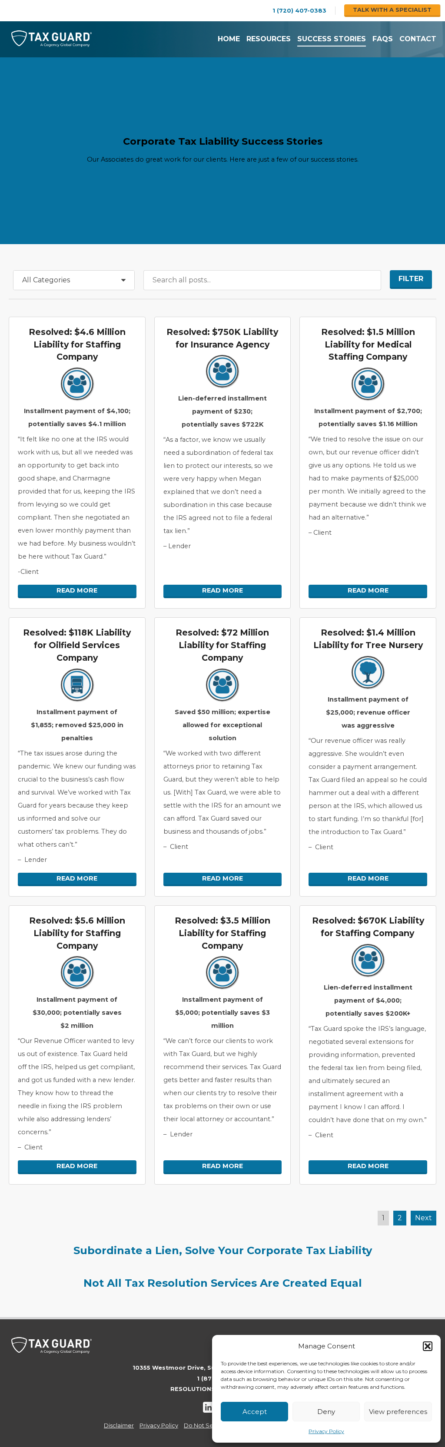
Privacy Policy (326, 1431)
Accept (254, 1411)
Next (423, 1218)
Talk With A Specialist (392, 10)
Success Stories (331, 39)
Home (229, 39)
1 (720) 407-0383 (299, 10)
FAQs (382, 39)
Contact (417, 39)
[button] (427, 1346)
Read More (76, 590)
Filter (411, 279)
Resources (268, 39)
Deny (326, 1411)
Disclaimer (119, 1425)
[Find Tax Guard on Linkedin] (208, 1407)
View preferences (398, 1411)
